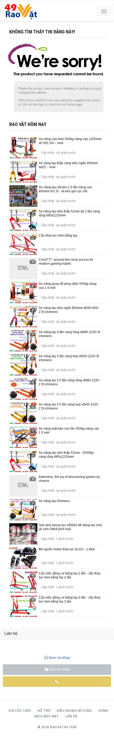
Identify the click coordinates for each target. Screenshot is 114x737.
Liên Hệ (71, 716)
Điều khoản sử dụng (74, 711)
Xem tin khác (60, 658)
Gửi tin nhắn (59, 669)
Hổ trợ (44, 711)
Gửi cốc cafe (19, 711)
